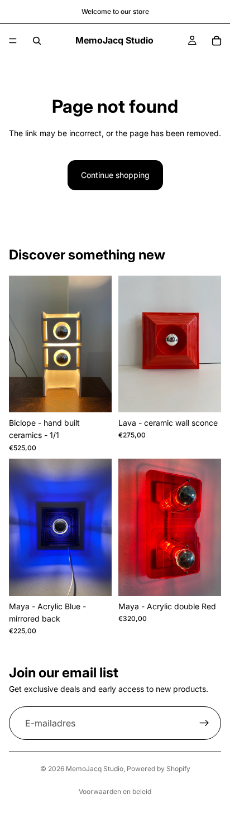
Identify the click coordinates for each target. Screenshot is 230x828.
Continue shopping (115, 175)
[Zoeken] (37, 40)
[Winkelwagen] (216, 40)
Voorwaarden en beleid (115, 791)
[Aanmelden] (204, 723)
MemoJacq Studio (94, 768)
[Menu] (13, 41)
